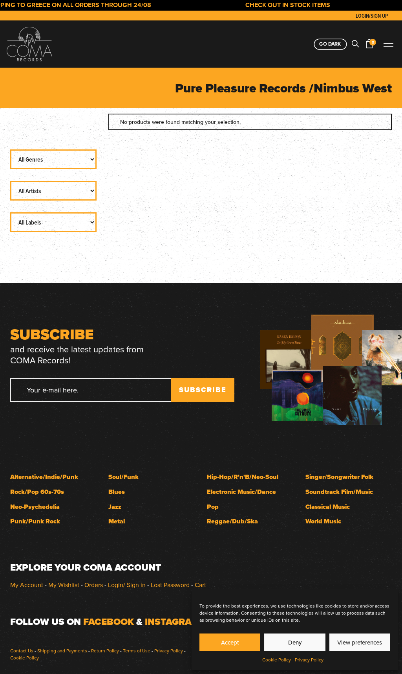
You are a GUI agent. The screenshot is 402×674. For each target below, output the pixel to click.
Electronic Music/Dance (241, 491)
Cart (200, 584)
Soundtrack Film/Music (339, 491)
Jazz (114, 506)
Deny (295, 642)
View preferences (359, 642)
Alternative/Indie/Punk (44, 476)
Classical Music (327, 506)
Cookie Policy (276, 659)
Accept (230, 642)
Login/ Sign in (127, 584)
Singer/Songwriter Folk (339, 476)
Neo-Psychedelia (35, 506)
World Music (323, 521)
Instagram (172, 622)
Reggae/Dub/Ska (232, 521)
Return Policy (105, 650)
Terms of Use (136, 650)
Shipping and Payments (62, 650)
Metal (116, 521)
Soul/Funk (123, 476)
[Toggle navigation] (388, 44)
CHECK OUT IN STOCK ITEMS (279, 4)
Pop (213, 506)
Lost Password (170, 584)
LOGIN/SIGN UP (372, 16)
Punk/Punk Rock (35, 521)
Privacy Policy (309, 659)
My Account (26, 584)
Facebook (108, 622)
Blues (116, 491)
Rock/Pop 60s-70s (37, 491)
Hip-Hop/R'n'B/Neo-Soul (242, 476)
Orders (93, 584)
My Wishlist (63, 584)
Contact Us (21, 650)
